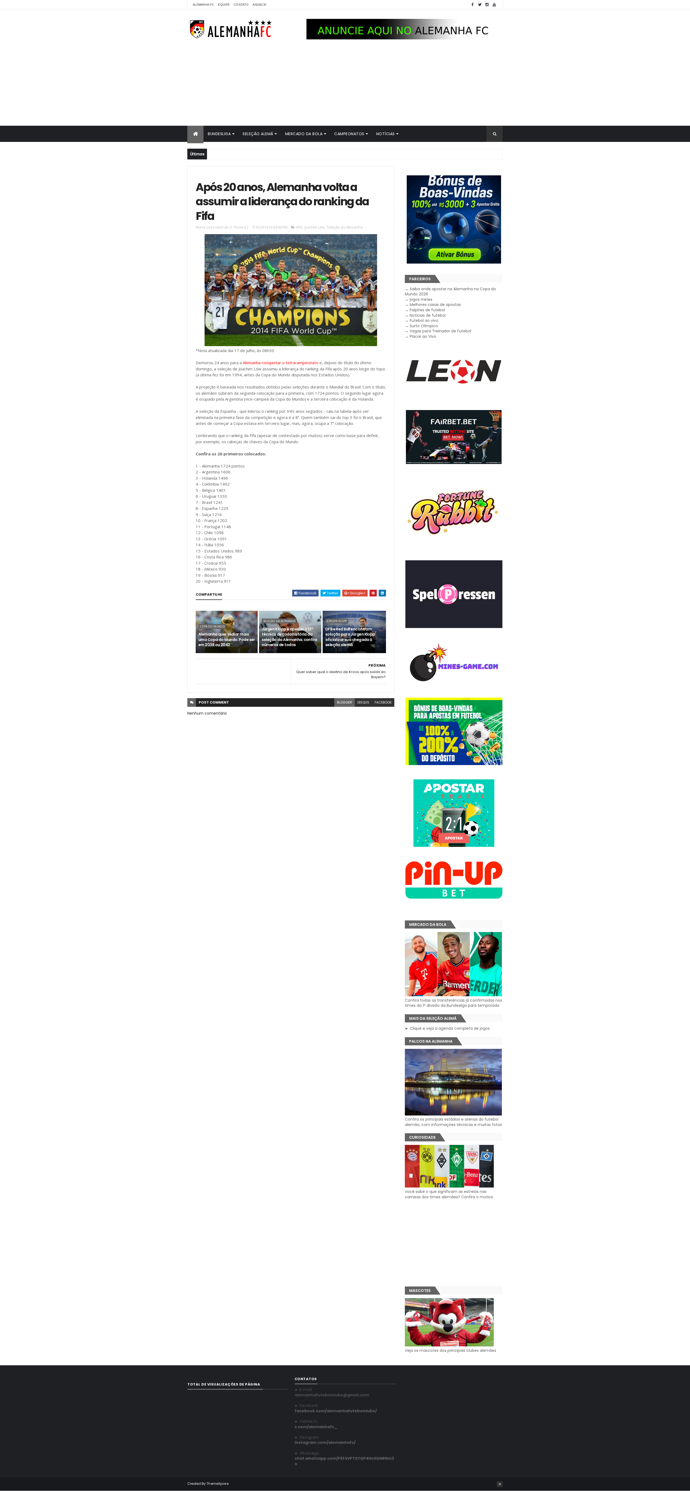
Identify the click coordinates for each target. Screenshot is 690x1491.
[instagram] (487, 4)
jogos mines (421, 299)
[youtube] (494, 4)
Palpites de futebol (427, 310)
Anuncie (259, 4)
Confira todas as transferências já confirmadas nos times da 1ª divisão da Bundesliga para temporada (453, 1003)
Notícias (385, 134)
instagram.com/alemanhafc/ (325, 1442)
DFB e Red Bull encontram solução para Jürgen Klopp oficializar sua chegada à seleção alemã (350, 637)
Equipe (224, 4)
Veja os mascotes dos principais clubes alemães (450, 1350)
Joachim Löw (315, 227)
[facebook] (472, 4)
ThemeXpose (217, 1483)
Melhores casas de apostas (435, 304)
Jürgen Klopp (337, 621)
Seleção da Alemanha (345, 227)
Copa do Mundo (212, 626)
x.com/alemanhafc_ (316, 1426)
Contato (241, 4)
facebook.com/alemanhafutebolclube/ (336, 1411)
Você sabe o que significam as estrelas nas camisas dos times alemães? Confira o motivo (449, 1194)
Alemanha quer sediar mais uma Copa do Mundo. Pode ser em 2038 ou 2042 (226, 639)
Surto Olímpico (424, 326)
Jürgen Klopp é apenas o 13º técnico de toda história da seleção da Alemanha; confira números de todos (289, 637)
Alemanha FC (203, 4)
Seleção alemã (258, 134)
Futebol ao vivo (424, 320)
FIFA (299, 227)
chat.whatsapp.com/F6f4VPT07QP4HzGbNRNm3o (344, 1461)
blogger (344, 702)
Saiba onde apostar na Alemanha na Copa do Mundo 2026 (450, 291)
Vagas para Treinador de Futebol (440, 331)
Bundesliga (219, 134)
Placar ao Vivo (423, 336)
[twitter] (480, 4)
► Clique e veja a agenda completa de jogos (447, 1028)
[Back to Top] (500, 1484)
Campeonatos (349, 134)
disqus (363, 702)
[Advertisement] (345, 85)
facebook (383, 702)
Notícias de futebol (428, 315)
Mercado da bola (304, 134)
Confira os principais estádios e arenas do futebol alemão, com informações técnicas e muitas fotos (453, 1122)
